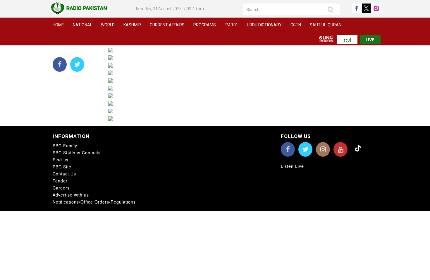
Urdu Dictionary (264, 25)
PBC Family (65, 145)
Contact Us (64, 174)
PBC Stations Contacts (77, 153)
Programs (204, 25)
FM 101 (231, 25)
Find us (60, 160)
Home (58, 25)
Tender (60, 181)
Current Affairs (167, 25)
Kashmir (132, 25)
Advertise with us (71, 195)
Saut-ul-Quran (325, 25)
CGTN (295, 25)
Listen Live (292, 166)
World (108, 25)
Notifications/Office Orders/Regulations (94, 202)
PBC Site (62, 167)
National (82, 25)
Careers (61, 188)
